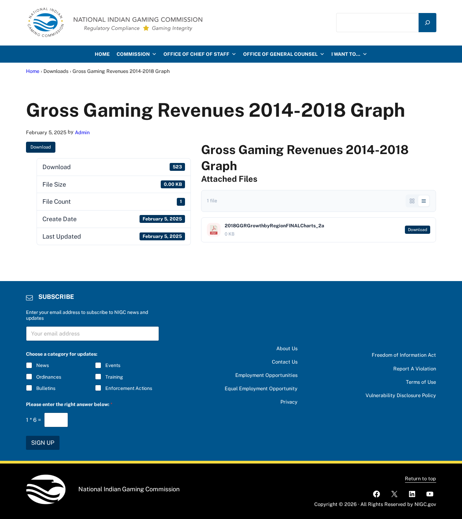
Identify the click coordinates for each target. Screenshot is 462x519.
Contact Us (285, 362)
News (42, 365)
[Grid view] (412, 200)
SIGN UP (42, 442)
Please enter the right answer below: (69, 404)
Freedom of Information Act (404, 355)
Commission (133, 54)
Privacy (289, 402)
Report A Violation (414, 368)
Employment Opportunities (266, 375)
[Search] (427, 22)
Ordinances (48, 377)
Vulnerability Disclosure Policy (401, 395)
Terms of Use (421, 382)
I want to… (345, 54)
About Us (287, 348)
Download (40, 147)
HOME (102, 54)
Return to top (420, 478)
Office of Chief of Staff (196, 54)
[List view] (423, 200)
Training (114, 377)
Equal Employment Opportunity (261, 388)
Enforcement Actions (128, 388)
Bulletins (45, 388)
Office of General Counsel (280, 54)
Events (112, 365)
